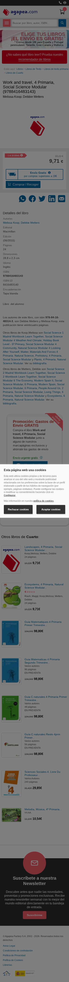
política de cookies (43, 501)
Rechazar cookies (18, 509)
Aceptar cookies (50, 509)
